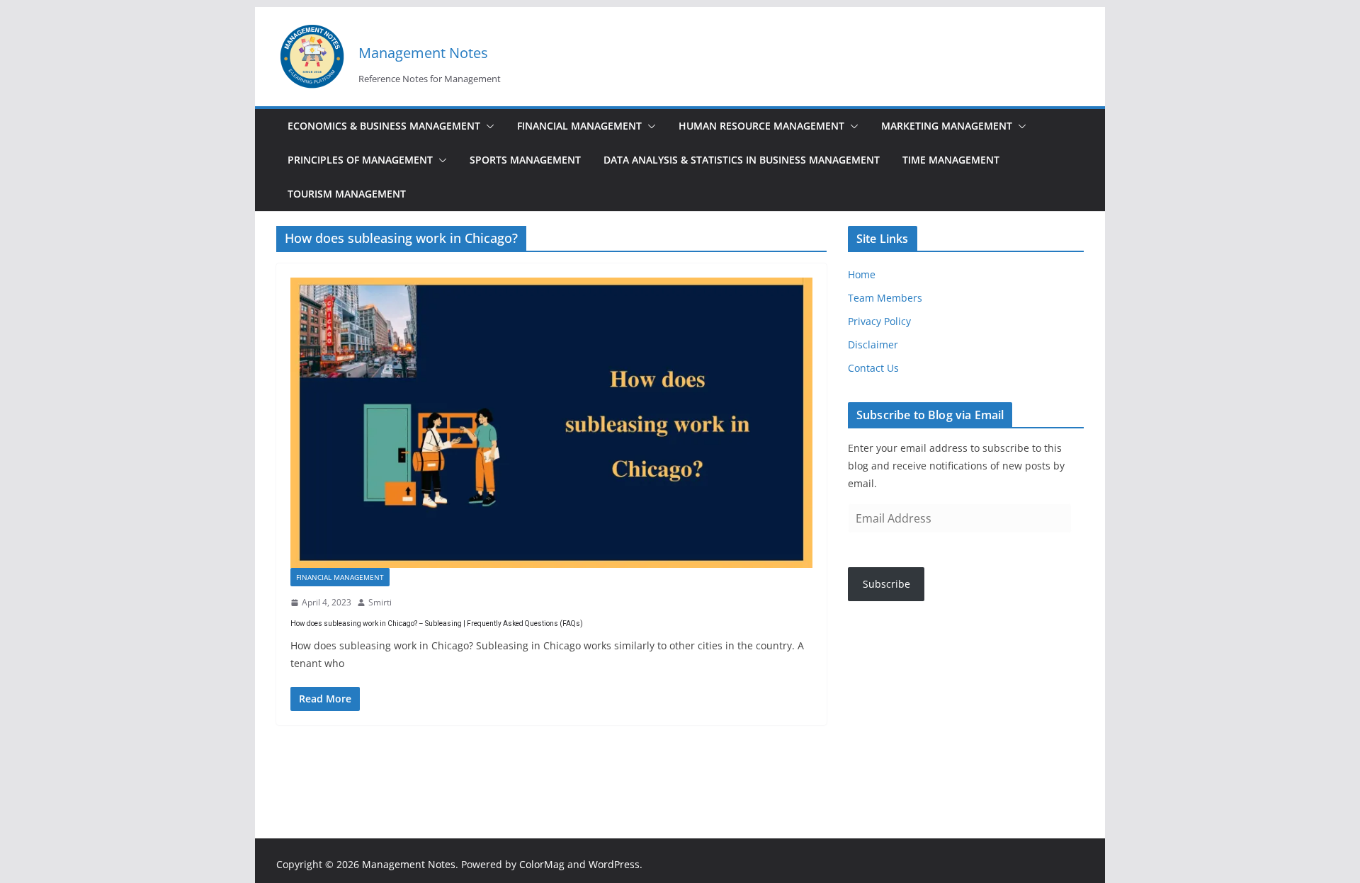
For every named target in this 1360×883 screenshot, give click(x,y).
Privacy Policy (879, 321)
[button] (487, 126)
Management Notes (423, 52)
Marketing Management (946, 125)
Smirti (380, 602)
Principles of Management (360, 159)
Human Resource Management (761, 125)
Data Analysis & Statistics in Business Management (742, 159)
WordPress (614, 864)
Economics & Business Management (384, 125)
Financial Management (579, 125)
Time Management (950, 159)
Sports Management (525, 159)
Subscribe (886, 584)
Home (862, 274)
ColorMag (542, 864)
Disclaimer (873, 344)
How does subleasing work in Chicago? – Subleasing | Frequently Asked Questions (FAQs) (436, 623)
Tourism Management (347, 193)
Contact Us (873, 368)
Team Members (885, 297)
